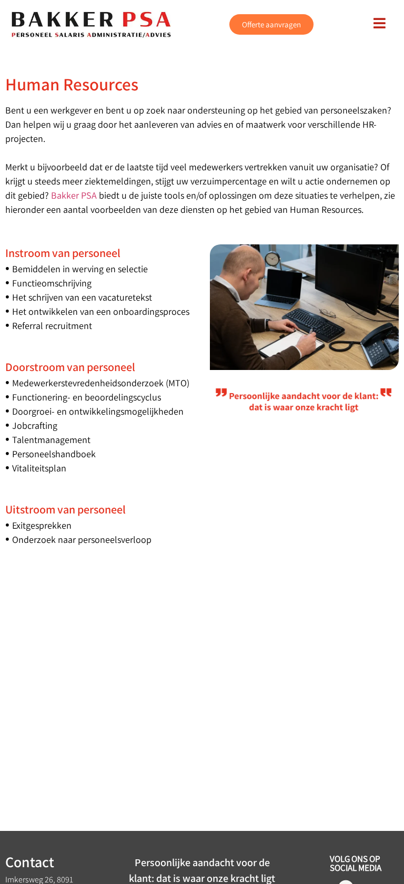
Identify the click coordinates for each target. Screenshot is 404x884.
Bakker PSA (74, 195)
